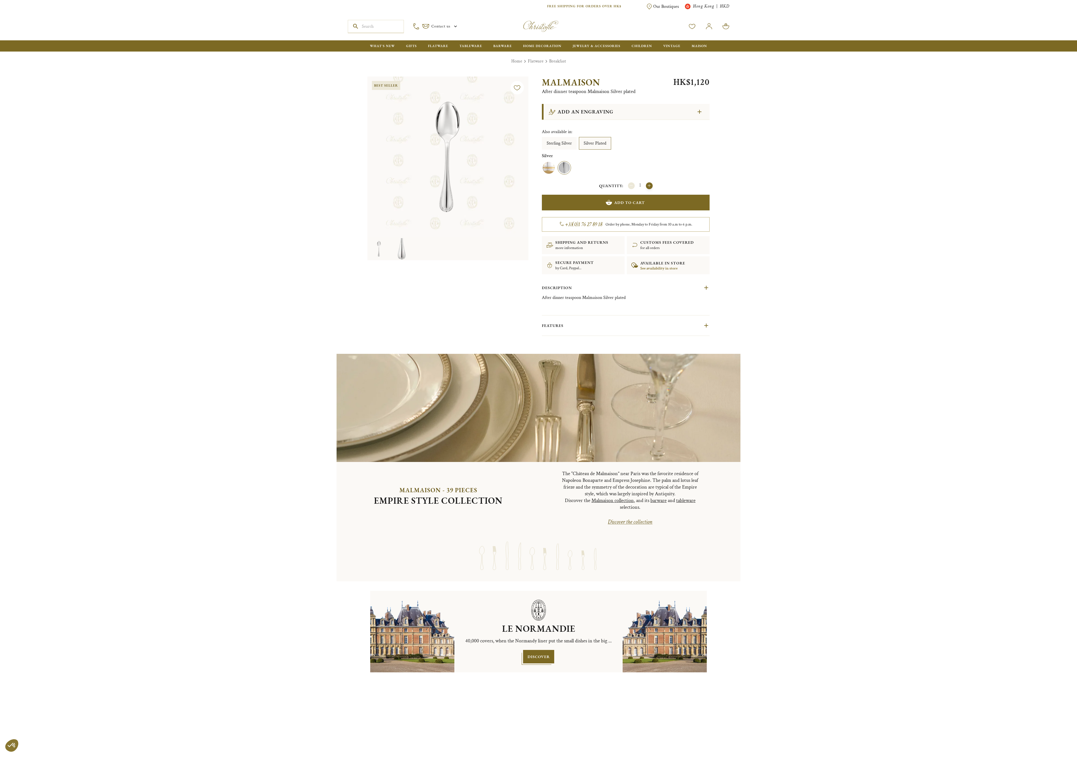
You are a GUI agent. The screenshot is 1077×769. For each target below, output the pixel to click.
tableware (686, 500)
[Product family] (481, 550)
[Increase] (649, 185)
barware (658, 500)
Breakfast (557, 61)
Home (516, 61)
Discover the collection (630, 522)
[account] (692, 26)
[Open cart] (725, 26)
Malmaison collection (613, 500)
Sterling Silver (559, 143)
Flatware (536, 61)
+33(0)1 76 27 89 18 (583, 224)
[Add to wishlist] (517, 87)
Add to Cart (629, 202)
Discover (539, 656)
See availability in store (659, 268)
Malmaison (571, 82)
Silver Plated (595, 143)
